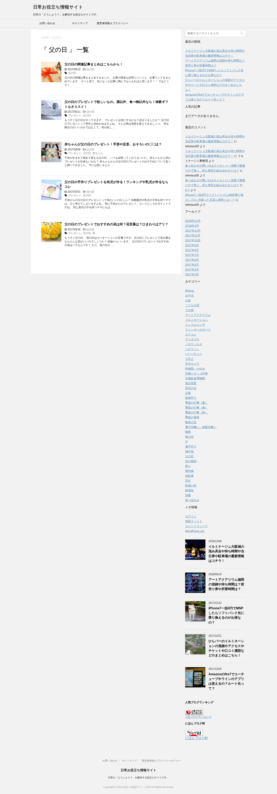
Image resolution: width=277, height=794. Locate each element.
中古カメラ (192, 363)
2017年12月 (193, 230)
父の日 (90, 69)
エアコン (190, 334)
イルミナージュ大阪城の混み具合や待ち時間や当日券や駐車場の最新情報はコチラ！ (226, 553)
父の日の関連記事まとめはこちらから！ (93, 64)
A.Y (187, 190)
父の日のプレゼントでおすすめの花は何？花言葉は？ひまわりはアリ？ (116, 224)
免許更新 (190, 383)
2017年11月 (192, 235)
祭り (188, 466)
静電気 (189, 490)
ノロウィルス (193, 344)
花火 (188, 480)
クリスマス (192, 339)
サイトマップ (80, 23)
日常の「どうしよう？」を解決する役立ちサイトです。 (138, 777)
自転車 (189, 475)
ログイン (190, 516)
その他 (189, 310)
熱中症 (189, 451)
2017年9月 (192, 245)
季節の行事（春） (196, 407)
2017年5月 (192, 264)
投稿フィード (193, 521)
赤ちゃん (97, 153)
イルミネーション (196, 319)
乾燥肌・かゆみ (195, 368)
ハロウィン (192, 349)
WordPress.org (194, 531)
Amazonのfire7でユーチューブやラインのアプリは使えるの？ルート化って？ (226, 681)
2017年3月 (192, 274)
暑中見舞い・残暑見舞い (200, 427)
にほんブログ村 (196, 738)
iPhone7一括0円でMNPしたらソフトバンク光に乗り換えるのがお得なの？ (226, 615)
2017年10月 (193, 240)
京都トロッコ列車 (196, 373)
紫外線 (189, 471)
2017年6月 (192, 259)
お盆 (188, 300)
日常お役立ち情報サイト (58, 7)
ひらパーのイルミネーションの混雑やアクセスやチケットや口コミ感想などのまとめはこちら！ (215, 84)
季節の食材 (192, 417)
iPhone (189, 290)
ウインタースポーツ (198, 329)
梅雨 (188, 432)
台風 (188, 393)
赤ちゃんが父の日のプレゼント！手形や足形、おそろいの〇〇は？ (113, 144)
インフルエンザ (195, 324)
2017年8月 (192, 250)
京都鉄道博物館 (195, 378)
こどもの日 (192, 305)
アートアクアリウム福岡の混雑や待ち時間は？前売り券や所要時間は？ (226, 584)
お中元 (189, 295)
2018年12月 (193, 220)
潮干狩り (190, 446)
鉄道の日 (190, 485)
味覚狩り (190, 397)
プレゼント (74, 115)
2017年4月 (192, 269)
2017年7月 (192, 255)
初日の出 (190, 388)
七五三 (189, 358)
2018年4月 (192, 225)
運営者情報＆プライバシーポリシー (112, 24)
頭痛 (188, 495)
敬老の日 (190, 422)
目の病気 (190, 461)
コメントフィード (196, 526)
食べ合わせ (192, 500)
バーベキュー (193, 354)
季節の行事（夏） (196, 402)
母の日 (189, 436)
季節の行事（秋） (196, 412)
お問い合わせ (47, 23)
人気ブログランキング (198, 716)
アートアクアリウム (198, 315)
